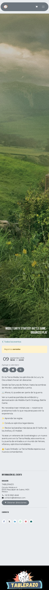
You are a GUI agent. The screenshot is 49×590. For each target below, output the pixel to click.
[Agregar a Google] (20, 369)
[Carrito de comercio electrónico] (36, 6)
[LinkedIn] (15, 521)
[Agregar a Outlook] (12, 369)
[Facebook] (4, 521)
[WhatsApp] (20, 521)
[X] (9, 521)
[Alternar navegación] (43, 7)
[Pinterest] (26, 521)
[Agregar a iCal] (5, 369)
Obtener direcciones (16, 502)
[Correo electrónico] (31, 521)
